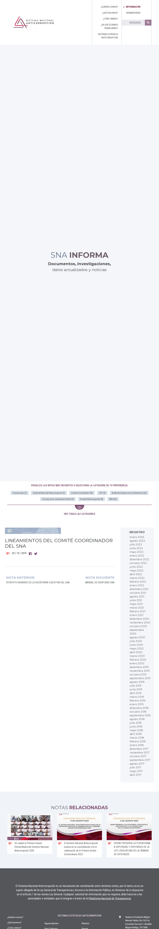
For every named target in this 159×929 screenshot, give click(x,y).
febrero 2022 (138, 581)
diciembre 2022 (139, 559)
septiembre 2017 (140, 760)
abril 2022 (136, 574)
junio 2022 (136, 566)
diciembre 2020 (139, 618)
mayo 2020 (137, 648)
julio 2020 (136, 641)
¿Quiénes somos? (15, 917)
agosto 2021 (137, 596)
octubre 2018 (138, 711)
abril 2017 (135, 774)
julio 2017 (135, 767)
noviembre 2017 (140, 752)
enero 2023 (137, 555)
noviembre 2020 (140, 622)
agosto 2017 (137, 763)
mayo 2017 (136, 771)
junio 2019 (136, 689)
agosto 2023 (137, 540)
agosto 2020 (137, 637)
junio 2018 (136, 726)
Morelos (85, 923)
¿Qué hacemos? (14, 922)
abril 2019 (135, 693)
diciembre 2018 (139, 708)
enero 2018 (137, 745)
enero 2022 (137, 585)
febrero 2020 (138, 659)
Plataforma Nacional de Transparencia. (110, 898)
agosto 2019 (137, 682)
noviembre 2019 (140, 670)
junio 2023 (136, 548)
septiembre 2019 (140, 678)
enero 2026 (137, 537)
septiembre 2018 (140, 715)
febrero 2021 (137, 611)
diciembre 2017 (139, 748)
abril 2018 (136, 734)
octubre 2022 (138, 563)
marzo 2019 (137, 696)
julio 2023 (136, 544)
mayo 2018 (136, 730)
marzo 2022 (137, 578)
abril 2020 (136, 652)
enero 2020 (137, 663)
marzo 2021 (137, 607)
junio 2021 (136, 600)
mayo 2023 (136, 551)
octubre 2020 (138, 626)
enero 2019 (136, 704)
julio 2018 (135, 722)
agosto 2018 (137, 719)
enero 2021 (136, 615)
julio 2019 (135, 685)
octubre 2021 (138, 592)
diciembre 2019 (139, 667)
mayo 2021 (136, 604)
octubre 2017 (138, 756)
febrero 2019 (137, 700)
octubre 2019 (138, 674)
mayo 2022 (136, 570)
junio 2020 (136, 644)
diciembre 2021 (139, 589)
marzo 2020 (137, 656)
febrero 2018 (138, 741)
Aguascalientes (52, 923)
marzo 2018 (137, 737)
